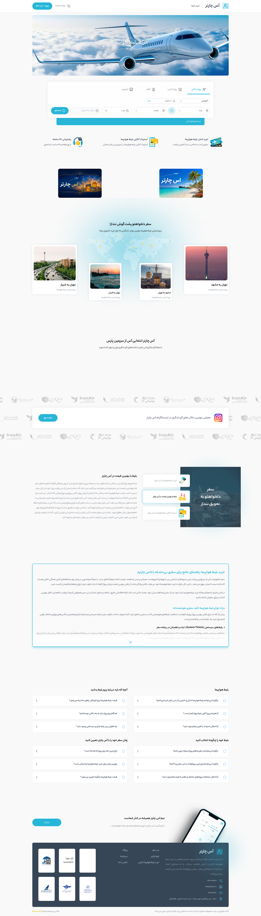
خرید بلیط (195, 6)
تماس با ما (122, 862)
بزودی (47, 822)
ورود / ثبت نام (42, 6)
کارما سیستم (37, 911)
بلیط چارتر (155, 856)
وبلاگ (124, 850)
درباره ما (123, 856)
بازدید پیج (48, 418)
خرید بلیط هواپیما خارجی (148, 862)
